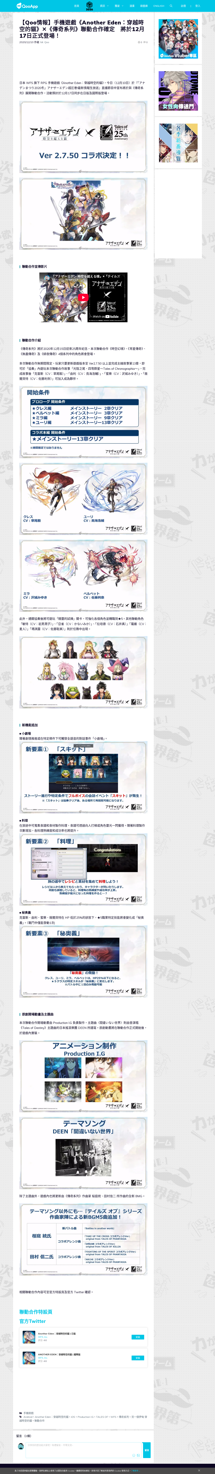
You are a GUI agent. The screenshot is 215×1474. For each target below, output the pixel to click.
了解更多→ (135, 1471)
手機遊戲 (28, 1413)
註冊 (183, 5)
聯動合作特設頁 (35, 1312)
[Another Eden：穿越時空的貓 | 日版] (83, 1337)
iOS (73, 1416)
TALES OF (102, 1416)
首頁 (76, 5)
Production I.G (85, 1416)
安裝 (138, 1337)
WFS (113, 1416)
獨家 (117, 5)
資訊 (102, 5)
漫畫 (132, 5)
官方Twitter (32, 1321)
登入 (197, 5)
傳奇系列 (124, 1416)
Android (27, 1416)
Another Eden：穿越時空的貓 (51, 1416)
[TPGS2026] (89, 6)
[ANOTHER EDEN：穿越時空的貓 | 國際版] (83, 1357)
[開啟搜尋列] (171, 5)
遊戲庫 (144, 5)
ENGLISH (158, 5)
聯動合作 (39, 1420)
